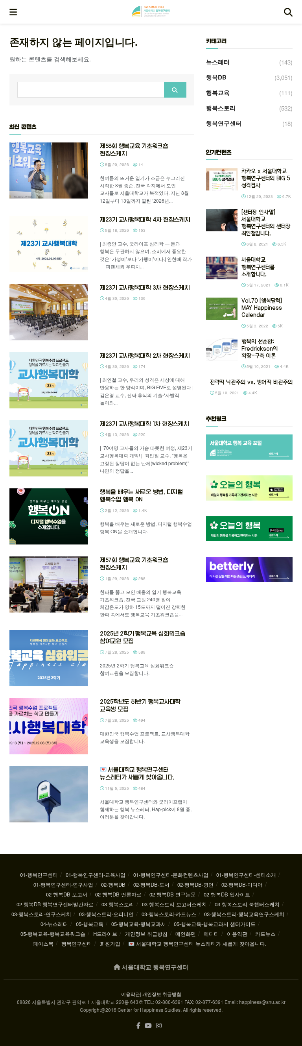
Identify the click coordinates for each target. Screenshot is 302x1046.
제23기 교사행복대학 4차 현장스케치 (145, 219)
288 (141, 578)
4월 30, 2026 (116, 298)
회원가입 (110, 943)
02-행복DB (113, 884)
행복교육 (218, 92)
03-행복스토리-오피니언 (106, 914)
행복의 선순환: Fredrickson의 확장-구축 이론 (259, 349)
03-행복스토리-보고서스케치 (174, 904)
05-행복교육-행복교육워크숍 (52, 933)
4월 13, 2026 (116, 434)
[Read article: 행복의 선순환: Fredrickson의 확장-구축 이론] (222, 349)
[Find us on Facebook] (138, 1026)
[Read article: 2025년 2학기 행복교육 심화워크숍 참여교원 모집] (48, 658)
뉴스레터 (218, 61)
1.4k (142, 510)
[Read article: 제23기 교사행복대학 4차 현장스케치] (48, 244)
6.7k (286, 196)
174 (141, 366)
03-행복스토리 (117, 904)
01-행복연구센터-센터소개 (246, 874)
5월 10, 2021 (258, 366)
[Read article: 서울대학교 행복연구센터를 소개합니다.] (222, 268)
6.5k (281, 244)
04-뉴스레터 (54, 924)
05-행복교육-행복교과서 (138, 924)
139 (141, 298)
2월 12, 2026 (116, 510)
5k (279, 326)
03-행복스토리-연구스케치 (41, 914)
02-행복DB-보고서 (66, 894)
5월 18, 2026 (116, 230)
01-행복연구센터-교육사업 (95, 874)
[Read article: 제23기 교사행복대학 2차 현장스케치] (48, 380)
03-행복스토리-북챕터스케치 (247, 904)
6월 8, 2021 (256, 244)
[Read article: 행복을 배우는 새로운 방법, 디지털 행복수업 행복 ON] (48, 516)
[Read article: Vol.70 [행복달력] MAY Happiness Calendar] (222, 309)
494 (141, 720)
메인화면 (185, 933)
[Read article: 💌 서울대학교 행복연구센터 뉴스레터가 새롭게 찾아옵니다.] (48, 794)
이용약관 (237, 933)
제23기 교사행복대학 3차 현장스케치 (145, 287)
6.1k (284, 285)
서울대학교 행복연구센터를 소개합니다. (257, 267)
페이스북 (43, 943)
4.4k (284, 366)
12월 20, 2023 (259, 196)
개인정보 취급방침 (146, 933)
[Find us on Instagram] (159, 1026)
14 (140, 164)
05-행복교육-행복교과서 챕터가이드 (215, 924)
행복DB (216, 77)
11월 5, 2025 (116, 788)
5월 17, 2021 (258, 285)
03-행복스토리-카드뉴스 (169, 914)
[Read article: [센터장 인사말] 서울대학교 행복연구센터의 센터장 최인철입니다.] (222, 220)
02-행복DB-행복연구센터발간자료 (55, 904)
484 (141, 788)
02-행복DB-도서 (151, 884)
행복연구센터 (223, 123)
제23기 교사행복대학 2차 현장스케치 (145, 356)
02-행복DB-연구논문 (172, 894)
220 (141, 434)
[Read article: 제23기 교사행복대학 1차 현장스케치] (48, 448)
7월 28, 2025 (116, 652)
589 (141, 652)
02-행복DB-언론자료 (118, 894)
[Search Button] (288, 12)
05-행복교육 (89, 924)
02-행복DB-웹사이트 (227, 894)
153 (141, 230)
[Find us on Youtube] (148, 1026)
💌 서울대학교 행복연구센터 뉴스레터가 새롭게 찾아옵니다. (197, 943)
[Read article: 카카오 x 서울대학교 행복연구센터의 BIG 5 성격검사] (222, 179)
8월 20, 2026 (116, 164)
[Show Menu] (13, 12)
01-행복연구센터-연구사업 (63, 884)
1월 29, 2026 (116, 578)
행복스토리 (221, 107)
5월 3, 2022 (256, 326)
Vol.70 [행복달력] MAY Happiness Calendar (261, 308)
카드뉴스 (265, 933)
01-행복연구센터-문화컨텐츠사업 (170, 874)
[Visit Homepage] (150, 12)
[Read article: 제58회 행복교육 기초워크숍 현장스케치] (48, 170)
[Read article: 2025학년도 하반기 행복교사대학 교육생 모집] (48, 726)
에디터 (211, 933)
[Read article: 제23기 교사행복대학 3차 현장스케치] (48, 312)
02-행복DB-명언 (195, 884)
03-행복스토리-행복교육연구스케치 (244, 914)
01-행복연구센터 (39, 874)
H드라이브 (105, 933)
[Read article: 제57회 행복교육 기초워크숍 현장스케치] (48, 584)
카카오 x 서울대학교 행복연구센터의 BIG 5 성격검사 (265, 178)
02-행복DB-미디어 (242, 884)
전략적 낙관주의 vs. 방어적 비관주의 (251, 382)
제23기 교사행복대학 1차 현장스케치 (144, 424)
